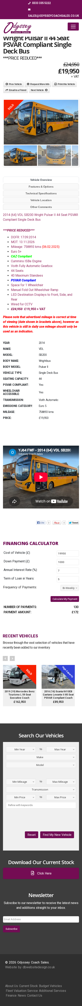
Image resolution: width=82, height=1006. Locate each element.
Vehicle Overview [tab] (41, 179)
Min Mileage (20, 781)
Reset (31, 835)
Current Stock (28, 986)
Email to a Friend (17, 90)
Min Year (20, 749)
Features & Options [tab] (41, 186)
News (22, 995)
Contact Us (34, 995)
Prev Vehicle (15, 84)
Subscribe (11, 928)
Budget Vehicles (50, 986)
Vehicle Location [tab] (41, 200)
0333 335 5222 (41, 3)
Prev (5, 658)
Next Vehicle (37, 90)
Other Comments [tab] (41, 207)
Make (40, 757)
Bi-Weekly (69, 588)
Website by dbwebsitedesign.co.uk (30, 967)
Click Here (44, 873)
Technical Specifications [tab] (41, 193)
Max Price (60, 797)
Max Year (60, 749)
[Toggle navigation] (73, 27)
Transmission (40, 789)
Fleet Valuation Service (22, 991)
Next (12, 658)
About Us (11, 986)
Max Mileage (60, 781)
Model (40, 765)
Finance (11, 995)
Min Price (19, 797)
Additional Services (52, 991)
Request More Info (39, 84)
